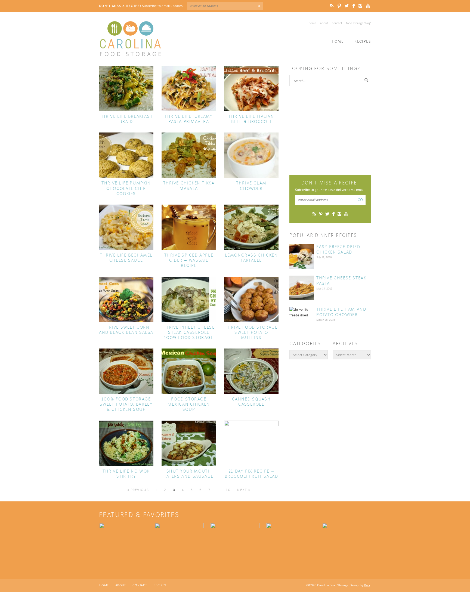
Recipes (362, 41)
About (324, 23)
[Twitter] (347, 5)
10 (228, 490)
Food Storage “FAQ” (358, 23)
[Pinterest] (339, 5)
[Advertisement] (330, 129)
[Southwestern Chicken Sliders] (235, 543)
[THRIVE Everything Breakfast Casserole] (346, 543)
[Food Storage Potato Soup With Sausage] (179, 543)
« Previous (138, 490)
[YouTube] (368, 5)
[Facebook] (353, 5)
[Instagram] (360, 5)
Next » (243, 490)
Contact (337, 23)
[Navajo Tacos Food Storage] (290, 543)
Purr (367, 585)
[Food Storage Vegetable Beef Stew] (123, 543)
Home (312, 23)
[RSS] (332, 5)
